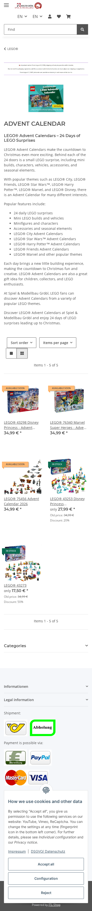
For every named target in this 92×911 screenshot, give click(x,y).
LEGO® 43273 (15, 585)
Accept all (46, 864)
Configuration (46, 878)
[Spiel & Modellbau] (28, 5)
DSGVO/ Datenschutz (48, 851)
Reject (46, 893)
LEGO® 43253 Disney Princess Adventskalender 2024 (68, 501)
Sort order (19, 342)
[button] (49, 16)
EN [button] (20, 16)
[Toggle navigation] (6, 3)
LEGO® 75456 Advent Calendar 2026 (21, 501)
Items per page (55, 342)
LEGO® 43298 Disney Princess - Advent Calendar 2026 (21, 425)
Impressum (17, 851)
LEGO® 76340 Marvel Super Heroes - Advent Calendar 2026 (68, 425)
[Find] (82, 29)
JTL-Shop (54, 905)
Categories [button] (15, 646)
